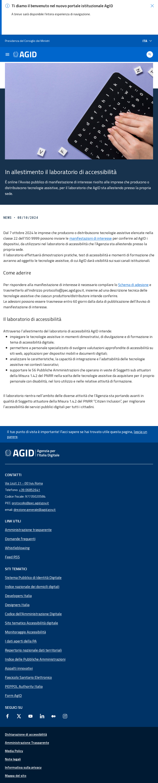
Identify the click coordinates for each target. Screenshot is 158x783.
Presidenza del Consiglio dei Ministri (27, 41)
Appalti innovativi (19, 668)
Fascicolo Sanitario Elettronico (28, 677)
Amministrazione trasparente (28, 529)
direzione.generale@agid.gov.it (35, 509)
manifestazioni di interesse (90, 238)
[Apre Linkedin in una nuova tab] (42, 716)
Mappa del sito (15, 775)
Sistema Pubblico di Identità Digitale (33, 577)
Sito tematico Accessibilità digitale (31, 623)
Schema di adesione (133, 284)
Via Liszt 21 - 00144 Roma (24, 483)
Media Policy (14, 750)
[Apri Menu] (7, 54)
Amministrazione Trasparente (27, 742)
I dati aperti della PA (21, 641)
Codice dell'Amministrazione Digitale (33, 614)
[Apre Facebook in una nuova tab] (7, 716)
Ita (145, 40)
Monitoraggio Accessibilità (25, 632)
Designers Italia (17, 605)
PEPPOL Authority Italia (24, 686)
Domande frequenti (20, 539)
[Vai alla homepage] (25, 54)
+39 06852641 (29, 489)
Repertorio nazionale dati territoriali (33, 650)
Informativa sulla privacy (23, 767)
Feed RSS (12, 557)
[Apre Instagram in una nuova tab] (65, 716)
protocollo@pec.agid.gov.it (30, 502)
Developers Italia (18, 595)
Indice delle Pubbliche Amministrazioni (35, 659)
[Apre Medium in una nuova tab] (53, 716)
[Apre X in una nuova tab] (18, 716)
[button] (152, 5)
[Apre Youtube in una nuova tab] (30, 716)
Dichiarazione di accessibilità (26, 734)
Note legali (13, 759)
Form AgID (13, 695)
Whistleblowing (17, 548)
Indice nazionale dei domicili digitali (32, 586)
